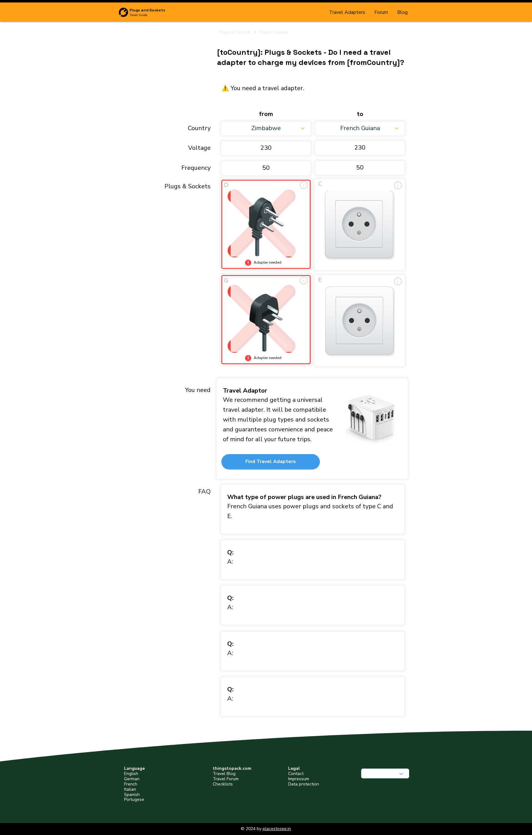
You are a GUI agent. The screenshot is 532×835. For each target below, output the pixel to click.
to (360, 114)
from (266, 114)
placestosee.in (277, 829)
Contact (296, 774)
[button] (270, 461)
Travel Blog (224, 774)
